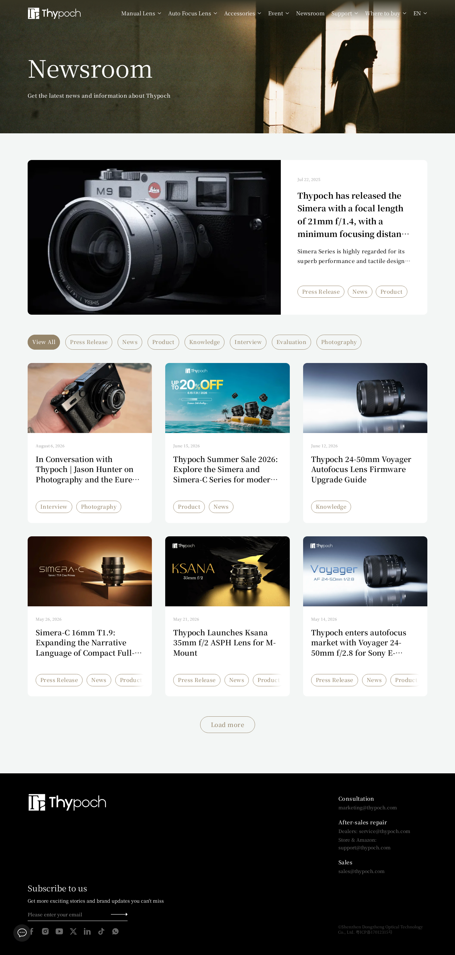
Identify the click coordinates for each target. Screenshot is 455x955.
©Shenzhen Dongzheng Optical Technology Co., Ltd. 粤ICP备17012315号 (381, 929)
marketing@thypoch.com (367, 807)
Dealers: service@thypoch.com (374, 831)
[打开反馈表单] (22, 933)
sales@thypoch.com (361, 871)
